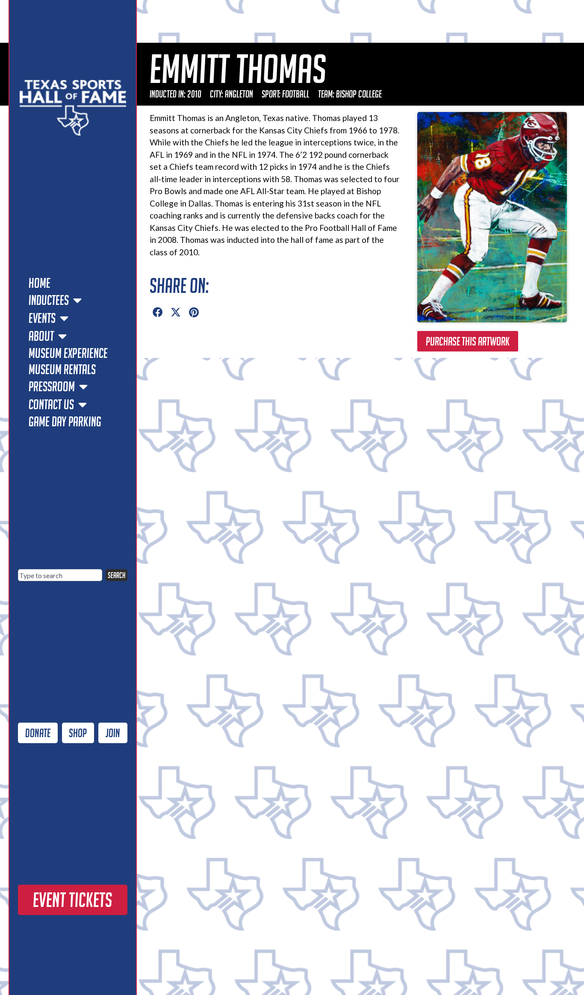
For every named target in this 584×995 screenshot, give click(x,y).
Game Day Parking (65, 422)
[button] (158, 312)
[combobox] (60, 575)
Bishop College (359, 94)
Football (296, 94)
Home (39, 283)
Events (42, 318)
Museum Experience (68, 353)
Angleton (239, 94)
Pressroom (52, 386)
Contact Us (51, 404)
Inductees (49, 300)
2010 (194, 94)
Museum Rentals (62, 369)
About (41, 336)
